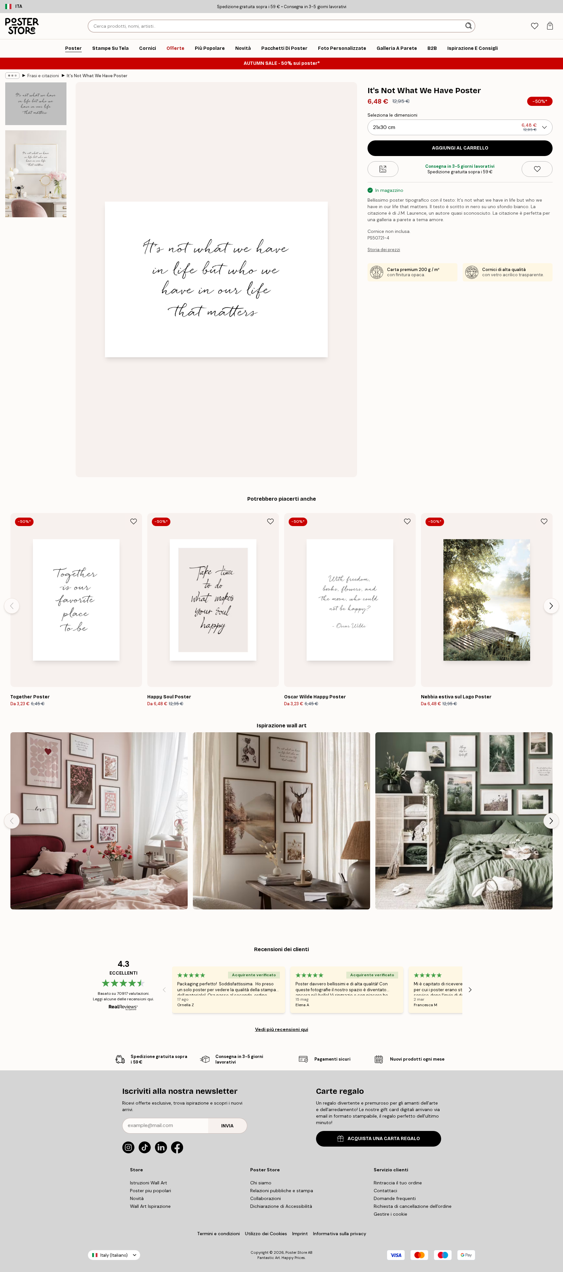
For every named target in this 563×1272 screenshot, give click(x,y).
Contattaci (385, 1190)
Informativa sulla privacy (339, 1233)
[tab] (534, 26)
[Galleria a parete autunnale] (281, 820)
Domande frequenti (395, 1198)
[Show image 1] (35, 103)
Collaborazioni (265, 1198)
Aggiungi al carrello (460, 148)
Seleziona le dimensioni (392, 115)
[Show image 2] (35, 173)
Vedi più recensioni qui (281, 1029)
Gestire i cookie (390, 1214)
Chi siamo (260, 1183)
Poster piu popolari (150, 1190)
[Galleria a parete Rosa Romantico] (99, 820)
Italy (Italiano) (114, 1255)
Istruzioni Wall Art (148, 1183)
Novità (137, 1198)
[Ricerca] (469, 26)
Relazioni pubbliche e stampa (281, 1190)
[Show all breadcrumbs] (12, 75)
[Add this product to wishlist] (537, 169)
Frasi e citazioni (43, 76)
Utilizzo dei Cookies (266, 1233)
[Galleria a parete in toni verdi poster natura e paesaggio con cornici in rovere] (464, 820)
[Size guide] (383, 169)
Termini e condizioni (218, 1233)
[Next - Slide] (551, 606)
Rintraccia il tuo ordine (398, 1183)
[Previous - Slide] (12, 606)
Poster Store (296, 1252)
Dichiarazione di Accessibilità (281, 1206)
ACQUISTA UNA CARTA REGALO (384, 1138)
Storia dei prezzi (384, 249)
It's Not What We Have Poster (97, 76)
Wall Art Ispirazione (150, 1206)
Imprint (300, 1233)
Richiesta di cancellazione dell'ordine (413, 1206)
